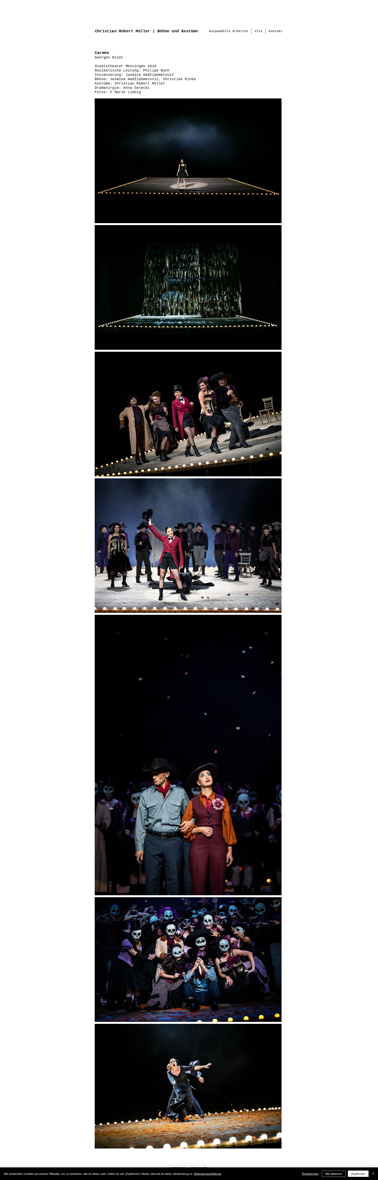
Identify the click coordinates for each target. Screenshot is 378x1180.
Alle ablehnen (333, 1174)
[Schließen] (373, 1174)
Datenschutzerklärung (207, 1174)
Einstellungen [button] (310, 1174)
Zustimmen (358, 1174)
